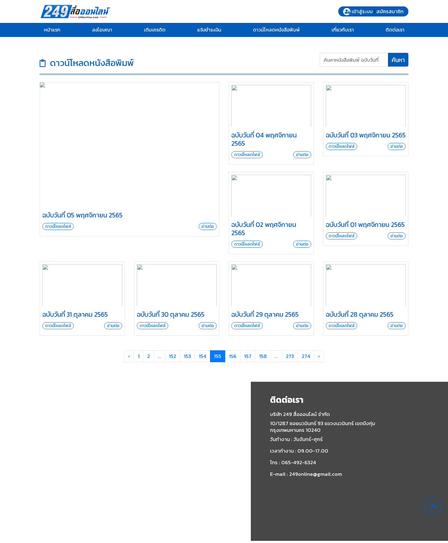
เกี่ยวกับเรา (343, 29)
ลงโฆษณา (102, 29)
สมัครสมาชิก (390, 11)
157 (247, 356)
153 (187, 356)
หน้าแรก (52, 29)
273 (290, 356)
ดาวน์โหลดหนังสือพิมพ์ (276, 29)
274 (306, 356)
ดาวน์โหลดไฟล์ (58, 226)
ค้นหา (398, 59)
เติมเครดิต (154, 29)
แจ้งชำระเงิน (209, 29)
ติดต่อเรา (395, 29)
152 (172, 356)
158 (263, 356)
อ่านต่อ (207, 226)
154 (202, 356)
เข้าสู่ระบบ (362, 11)
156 (232, 356)
